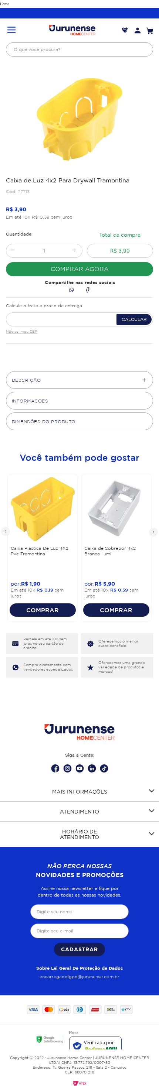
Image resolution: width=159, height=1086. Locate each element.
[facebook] (87, 290)
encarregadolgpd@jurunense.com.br (79, 976)
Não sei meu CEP (21, 331)
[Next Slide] (153, 531)
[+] (74, 250)
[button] (11, 30)
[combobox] (79, 49)
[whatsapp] (71, 290)
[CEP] (79, 313)
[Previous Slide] (5, 531)
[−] (12, 250)
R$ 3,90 (120, 250)
